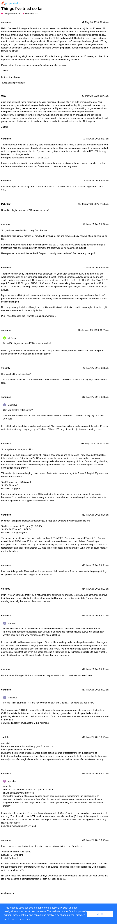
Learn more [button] (25, 919)
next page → (7, 893)
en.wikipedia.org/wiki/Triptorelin (16, 749)
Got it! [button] (100, 914)
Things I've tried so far (22, 8)
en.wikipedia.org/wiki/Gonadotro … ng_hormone (25, 723)
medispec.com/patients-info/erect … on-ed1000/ (25, 157)
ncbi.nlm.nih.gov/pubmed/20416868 (18, 826)
